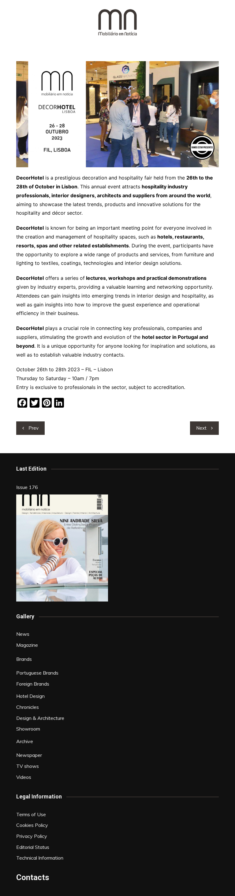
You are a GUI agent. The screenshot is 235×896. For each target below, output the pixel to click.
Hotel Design (30, 696)
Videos (23, 777)
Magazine (27, 645)
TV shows (27, 766)
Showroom (28, 729)
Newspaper (29, 755)
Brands (24, 659)
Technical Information (39, 858)
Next (201, 428)
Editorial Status (32, 847)
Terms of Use (31, 814)
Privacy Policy (31, 836)
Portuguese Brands (37, 673)
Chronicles (27, 707)
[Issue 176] (62, 548)
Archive (24, 741)
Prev (33, 428)
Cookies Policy (32, 825)
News (22, 634)
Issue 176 (27, 487)
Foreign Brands (32, 684)
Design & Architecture (40, 718)
